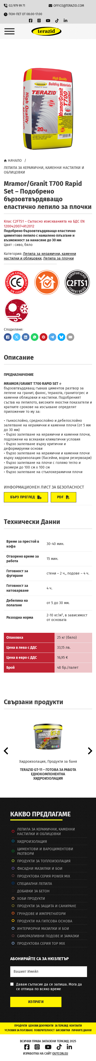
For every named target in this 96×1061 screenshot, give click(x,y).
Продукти (20, 1025)
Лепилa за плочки (58, 258)
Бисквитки (63, 1030)
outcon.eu (60, 1053)
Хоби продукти (31, 898)
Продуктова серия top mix (41, 943)
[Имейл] (70, 337)
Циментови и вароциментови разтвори (45, 851)
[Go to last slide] (6, 750)
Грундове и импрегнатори (41, 914)
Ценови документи (41, 1025)
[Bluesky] (61, 337)
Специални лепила (34, 884)
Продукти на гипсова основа (44, 921)
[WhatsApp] (34, 337)
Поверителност (44, 1030)
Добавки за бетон (33, 891)
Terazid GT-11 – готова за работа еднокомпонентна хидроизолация (48, 774)
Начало (15, 160)
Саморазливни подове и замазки (48, 936)
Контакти (75, 1025)
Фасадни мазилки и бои (39, 868)
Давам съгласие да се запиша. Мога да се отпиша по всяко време (49, 986)
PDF (60, 497)
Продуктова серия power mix (43, 876)
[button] (85, 72)
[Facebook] (8, 337)
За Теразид (61, 1025)
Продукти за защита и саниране (46, 906)
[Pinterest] (43, 337)
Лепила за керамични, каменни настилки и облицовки (44, 170)
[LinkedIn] (25, 337)
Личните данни (81, 1030)
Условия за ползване (19, 1030)
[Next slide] (89, 750)
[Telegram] (52, 337)
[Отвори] (9, 31)
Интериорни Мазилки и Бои (43, 928)
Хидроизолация (32, 841)
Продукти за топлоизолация (43, 861)
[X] (16, 337)
